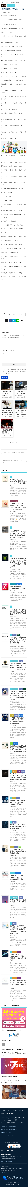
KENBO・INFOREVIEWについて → (10, 1126)
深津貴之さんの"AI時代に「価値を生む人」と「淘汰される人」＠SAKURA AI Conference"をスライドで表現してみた (18, 929)
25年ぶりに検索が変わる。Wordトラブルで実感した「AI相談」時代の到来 (18, 802)
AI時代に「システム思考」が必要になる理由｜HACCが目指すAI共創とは (18, 826)
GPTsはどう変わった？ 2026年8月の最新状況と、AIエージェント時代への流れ (18, 481)
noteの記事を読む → (6, 1172)
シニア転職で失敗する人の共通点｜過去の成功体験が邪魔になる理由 (18, 851)
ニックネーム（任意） (8, 350)
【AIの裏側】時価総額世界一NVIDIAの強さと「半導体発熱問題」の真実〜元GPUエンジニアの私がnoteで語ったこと (18, 562)
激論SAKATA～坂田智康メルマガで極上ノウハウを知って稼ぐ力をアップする (7, 414)
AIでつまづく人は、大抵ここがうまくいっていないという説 (18, 901)
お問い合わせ (22, 1110)
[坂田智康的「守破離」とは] (14, 320)
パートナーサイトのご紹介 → (8, 1136)
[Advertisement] (14, 296)
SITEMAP (15, 1110)
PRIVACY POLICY (7, 1110)
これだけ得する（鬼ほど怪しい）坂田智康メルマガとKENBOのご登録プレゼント (20, 395)
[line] (17, 320)
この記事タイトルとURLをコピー (14, 314)
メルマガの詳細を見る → (7, 1161)
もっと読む (15, 442)
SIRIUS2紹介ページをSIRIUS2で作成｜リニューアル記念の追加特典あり (18, 877)
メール (4, 357)
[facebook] (10, 320)
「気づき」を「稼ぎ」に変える (14, 1182)
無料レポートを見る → (6, 1132)
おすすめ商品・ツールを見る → (9, 1129)
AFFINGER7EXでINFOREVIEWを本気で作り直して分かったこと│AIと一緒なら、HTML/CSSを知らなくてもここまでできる (18, 533)
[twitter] (6, 320)
